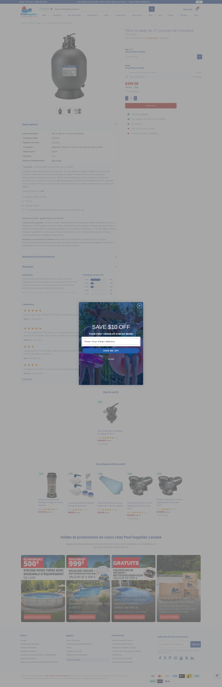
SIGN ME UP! (111, 351)
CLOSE (111, 359)
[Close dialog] (139, 305)
